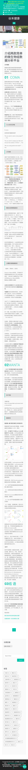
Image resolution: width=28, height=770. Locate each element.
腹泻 (15, 722)
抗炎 (7, 686)
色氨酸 (15, 728)
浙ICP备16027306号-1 (13, 763)
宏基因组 (17, 679)
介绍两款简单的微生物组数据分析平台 (13, 57)
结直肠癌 (15, 702)
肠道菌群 (17, 715)
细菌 (7, 702)
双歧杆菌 (15, 676)
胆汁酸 (7, 722)
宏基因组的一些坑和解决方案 (12, 618)
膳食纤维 (8, 725)
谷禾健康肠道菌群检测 (11, 738)
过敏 (20, 741)
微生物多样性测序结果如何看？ (12, 615)
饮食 (13, 744)
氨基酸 (7, 689)
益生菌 (7, 695)
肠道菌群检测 (9, 718)
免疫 (7, 676)
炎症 (15, 689)
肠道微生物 (17, 712)
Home (3, 32)
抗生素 (14, 686)
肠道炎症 (8, 715)
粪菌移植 (8, 699)
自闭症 (16, 725)
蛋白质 (14, 731)
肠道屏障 (8, 712)
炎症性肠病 (8, 692)
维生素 (7, 705)
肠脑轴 (7, 708)
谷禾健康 (15, 735)
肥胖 (18, 718)
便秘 (14, 672)
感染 (15, 682)
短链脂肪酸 (16, 695)
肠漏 (15, 705)
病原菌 (17, 692)
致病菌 (7, 728)
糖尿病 (16, 699)
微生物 (7, 682)
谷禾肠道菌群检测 (10, 741)
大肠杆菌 (8, 679)
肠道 (15, 708)
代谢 (7, 672)
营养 (7, 731)
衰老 (7, 735)
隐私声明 (21, 763)
